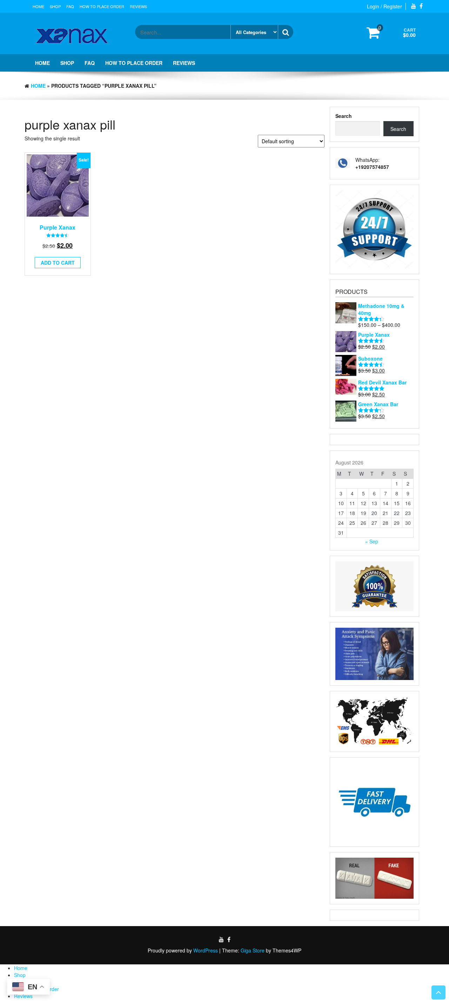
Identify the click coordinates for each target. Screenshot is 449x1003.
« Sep (371, 541)
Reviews (138, 6)
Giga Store (252, 950)
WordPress (205, 950)
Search (343, 115)
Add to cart (58, 262)
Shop (55, 6)
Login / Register (384, 6)
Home (38, 6)
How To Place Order (102, 6)
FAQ (70, 6)
